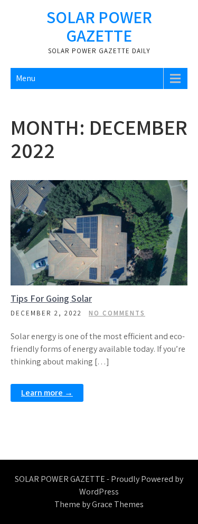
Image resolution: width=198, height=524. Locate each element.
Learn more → (47, 392)
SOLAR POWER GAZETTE (99, 26)
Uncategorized (105, 188)
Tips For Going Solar (51, 298)
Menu (25, 78)
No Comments (117, 313)
